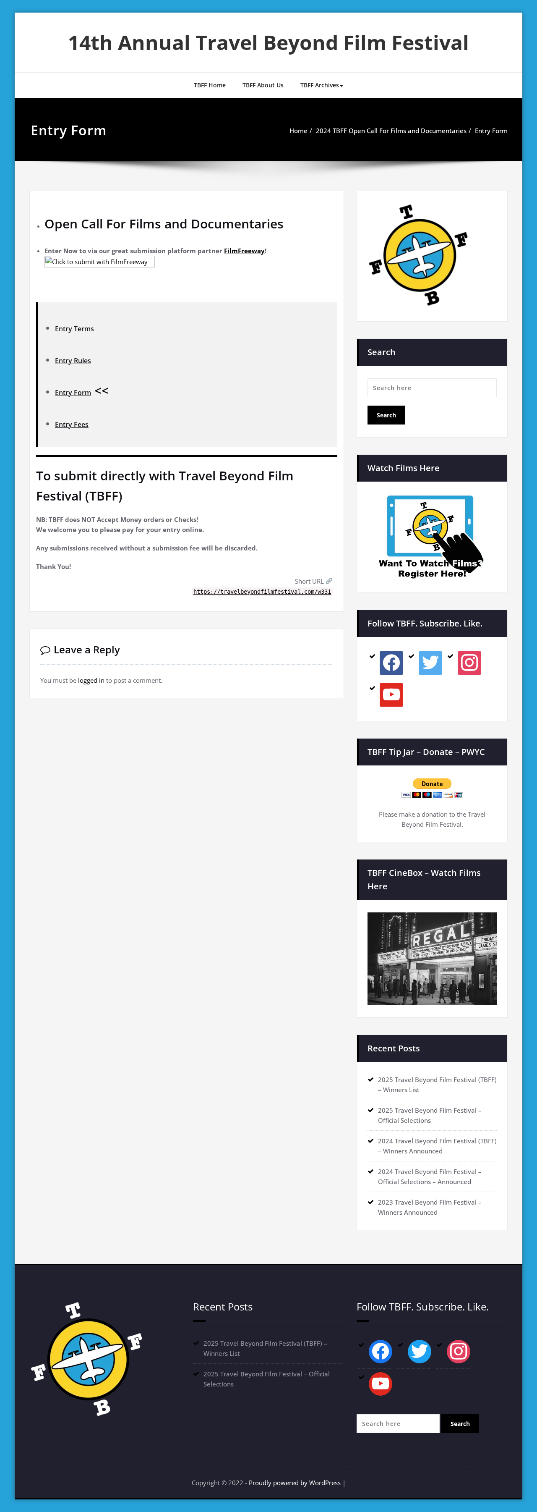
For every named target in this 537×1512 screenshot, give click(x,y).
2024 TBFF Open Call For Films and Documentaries (391, 130)
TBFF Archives (319, 85)
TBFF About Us (263, 85)
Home (298, 130)
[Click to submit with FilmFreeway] (190, 277)
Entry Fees (72, 424)
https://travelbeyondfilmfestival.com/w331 (262, 591)
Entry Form (491, 130)
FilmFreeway (244, 250)
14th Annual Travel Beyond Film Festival (268, 42)
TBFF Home (210, 85)
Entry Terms (74, 328)
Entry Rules (73, 360)
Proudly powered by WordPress (295, 1482)
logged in (91, 680)
